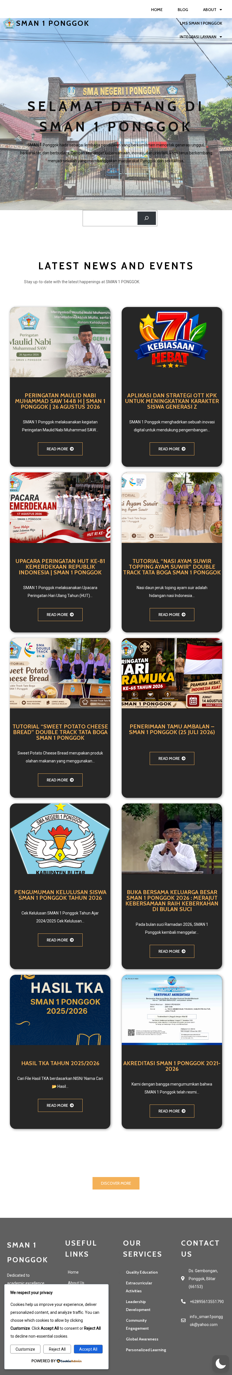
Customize (25, 1349)
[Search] (147, 218)
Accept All (88, 1349)
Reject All (57, 1349)
